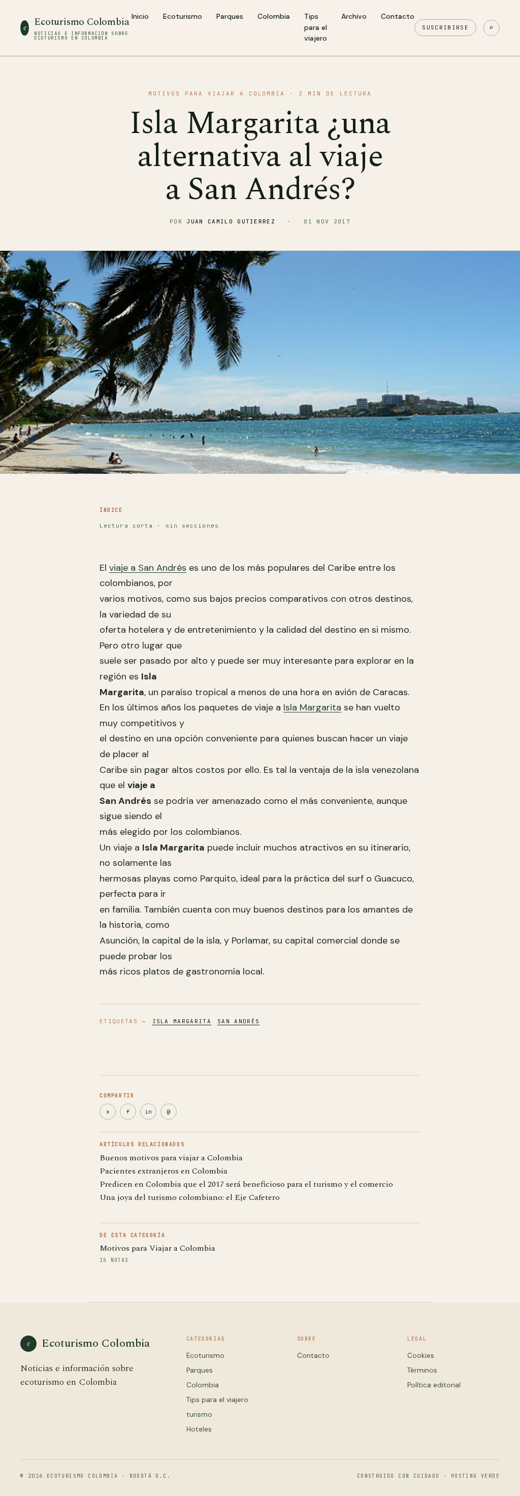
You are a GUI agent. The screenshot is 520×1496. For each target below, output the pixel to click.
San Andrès (238, 1021)
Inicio (140, 16)
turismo (199, 1414)
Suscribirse (445, 27)
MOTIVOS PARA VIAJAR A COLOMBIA (216, 93)
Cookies (420, 1355)
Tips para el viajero (315, 27)
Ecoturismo (182, 16)
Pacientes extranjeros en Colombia (164, 1171)
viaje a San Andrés (147, 568)
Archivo (354, 16)
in (148, 1111)
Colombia (273, 16)
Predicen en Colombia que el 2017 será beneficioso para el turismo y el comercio (246, 1184)
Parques (229, 16)
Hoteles (199, 1429)
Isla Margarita (312, 707)
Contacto (397, 16)
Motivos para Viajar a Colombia (157, 1248)
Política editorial (434, 1385)
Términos (422, 1370)
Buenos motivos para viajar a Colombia (171, 1158)
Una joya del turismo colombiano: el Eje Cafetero (190, 1197)
